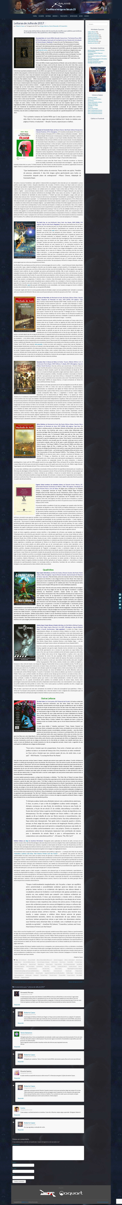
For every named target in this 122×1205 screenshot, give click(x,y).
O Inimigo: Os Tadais (93, 105)
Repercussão (73, 16)
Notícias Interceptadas (93, 36)
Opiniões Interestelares (93, 38)
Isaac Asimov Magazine (19, 966)
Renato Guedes (39, 973)
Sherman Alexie (78, 973)
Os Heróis (41, 16)
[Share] (120, 608)
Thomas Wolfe (62, 975)
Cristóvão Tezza (78, 962)
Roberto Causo (20, 26)
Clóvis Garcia (62, 962)
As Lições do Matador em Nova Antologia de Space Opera (95, 62)
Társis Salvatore (26, 1033)
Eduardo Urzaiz (32, 964)
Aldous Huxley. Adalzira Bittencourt (44, 959)
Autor (80, 16)
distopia (16, 964)
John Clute (46, 966)
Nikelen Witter (46, 970)
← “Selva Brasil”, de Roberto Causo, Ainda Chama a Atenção (27, 982)
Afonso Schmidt (31, 959)
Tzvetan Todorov (71, 975)
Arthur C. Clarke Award (69, 959)
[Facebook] (120, 594)
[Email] (120, 604)
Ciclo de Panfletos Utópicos (29, 962)
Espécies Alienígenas (93, 104)
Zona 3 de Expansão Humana (95, 113)
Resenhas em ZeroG (93, 43)
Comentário (16, 1144)
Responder (17, 1004)
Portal (35, 16)
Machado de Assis (33, 968)
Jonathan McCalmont (62, 966)
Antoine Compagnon (58, 959)
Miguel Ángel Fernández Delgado (74, 968)
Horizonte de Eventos (93, 35)
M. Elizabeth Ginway (18, 968)
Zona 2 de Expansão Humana (95, 111)
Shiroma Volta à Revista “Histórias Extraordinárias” (96, 51)
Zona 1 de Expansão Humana (95, 110)
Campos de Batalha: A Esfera (95, 102)
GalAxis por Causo (92, 33)
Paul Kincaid (68, 970)
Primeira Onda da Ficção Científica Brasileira (24, 973)
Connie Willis (70, 962)
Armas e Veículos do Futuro (94, 99)
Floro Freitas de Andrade (69, 964)
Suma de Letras (42, 50)
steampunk (36, 975)
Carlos (22, 1108)
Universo (55, 16)
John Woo (53, 966)
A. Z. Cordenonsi (22, 959)
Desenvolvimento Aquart (102, 1202)
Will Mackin (16, 977)
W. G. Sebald (79, 975)
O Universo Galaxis (92, 97)
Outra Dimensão (53, 26)
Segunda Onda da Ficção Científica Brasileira (54, 973)
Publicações (64, 16)
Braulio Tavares (17, 962)
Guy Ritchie (79, 964)
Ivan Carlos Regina (30, 966)
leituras (80, 966)
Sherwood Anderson (19, 975)
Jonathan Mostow (73, 966)
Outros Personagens (93, 108)
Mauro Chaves (58, 968)
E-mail (14, 1168)
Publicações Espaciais (93, 41)
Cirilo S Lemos (54, 962)
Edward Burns (41, 964)
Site (13, 1174)
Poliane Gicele (79, 970)
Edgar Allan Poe (23, 964)
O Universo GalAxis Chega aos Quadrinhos (95, 54)
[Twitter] (120, 598)
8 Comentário (63, 26)
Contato (86, 16)
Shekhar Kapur (69, 973)
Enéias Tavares (49, 964)
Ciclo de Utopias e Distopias (43, 962)
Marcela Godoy (46, 968)
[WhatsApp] (120, 601)
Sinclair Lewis (29, 975)
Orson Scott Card (58, 970)
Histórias (48, 16)
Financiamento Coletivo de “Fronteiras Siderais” (97, 56)
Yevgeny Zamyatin (25, 977)
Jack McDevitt (39, 966)
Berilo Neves (79, 959)
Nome (14, 1162)
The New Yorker (43, 975)
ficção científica (58, 964)
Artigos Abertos (44, 26)
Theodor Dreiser (53, 975)
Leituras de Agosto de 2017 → (76, 982)
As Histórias (91, 100)
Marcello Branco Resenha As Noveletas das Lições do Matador (97, 59)
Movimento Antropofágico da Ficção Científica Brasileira (26, 970)
